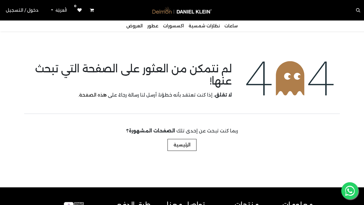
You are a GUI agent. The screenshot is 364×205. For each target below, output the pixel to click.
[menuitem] (231, 26)
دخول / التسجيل (22, 10)
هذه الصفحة (93, 95)
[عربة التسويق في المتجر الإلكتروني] (92, 10)
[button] (358, 10)
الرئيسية (182, 144)
